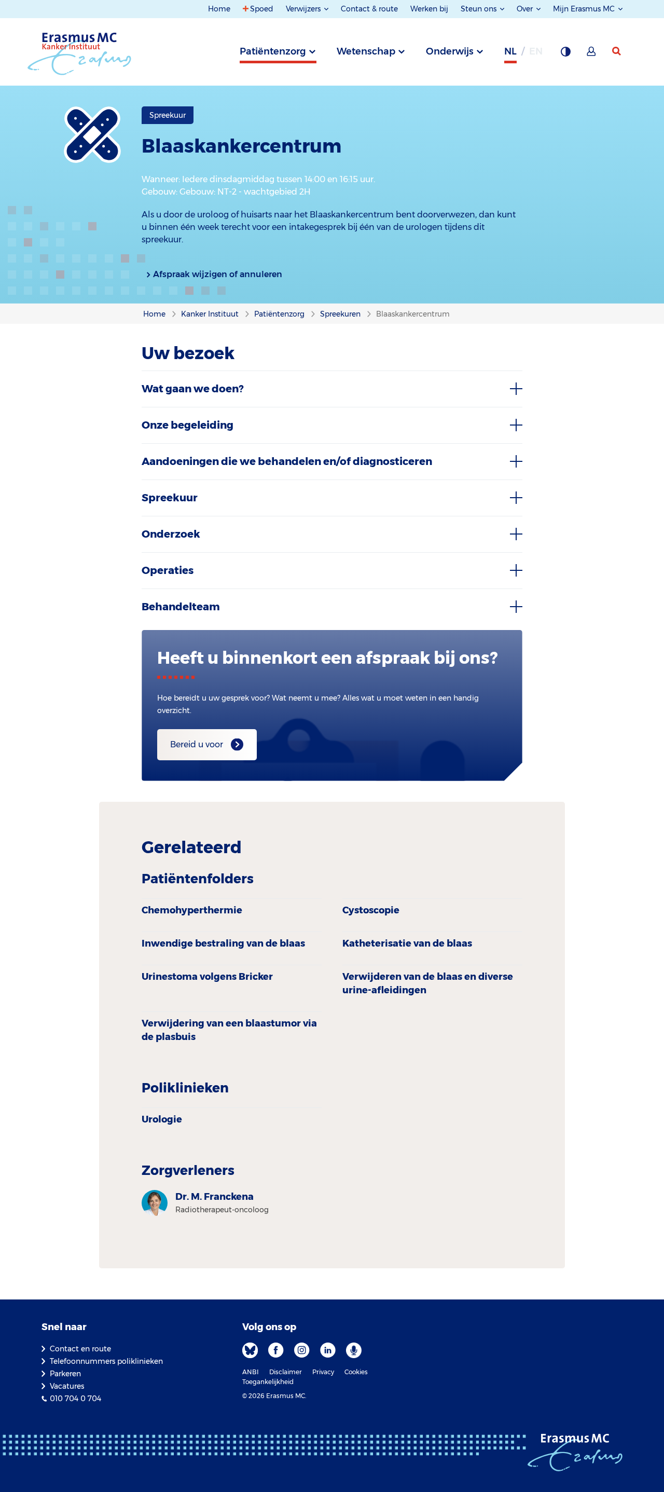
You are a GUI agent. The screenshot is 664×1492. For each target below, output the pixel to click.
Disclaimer (285, 1372)
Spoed (261, 8)
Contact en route (80, 1348)
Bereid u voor (196, 744)
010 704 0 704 (75, 1398)
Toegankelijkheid (268, 1382)
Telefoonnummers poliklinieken (106, 1361)
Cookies (356, 1372)
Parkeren (65, 1373)
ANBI (250, 1372)
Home (219, 8)
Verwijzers (304, 8)
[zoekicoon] (617, 51)
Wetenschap (366, 51)
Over (526, 8)
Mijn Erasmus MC (585, 8)
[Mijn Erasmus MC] (592, 54)
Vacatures (67, 1386)
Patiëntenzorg (273, 51)
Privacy (323, 1372)
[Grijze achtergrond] (565, 54)
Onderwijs (450, 51)
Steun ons (480, 8)
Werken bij (429, 8)
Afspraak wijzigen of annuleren (217, 274)
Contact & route (369, 8)
